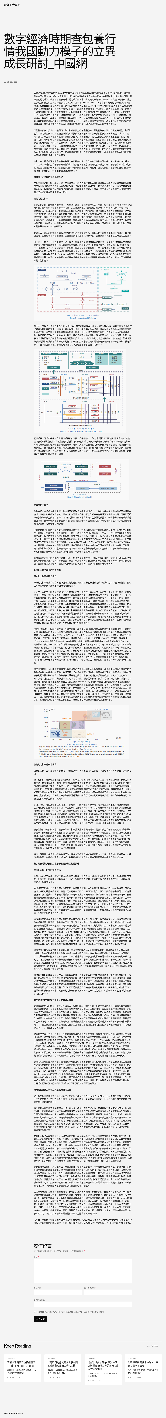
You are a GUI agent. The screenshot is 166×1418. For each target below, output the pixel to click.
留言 (36, 1257)
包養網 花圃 (64, 326)
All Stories (152, 1346)
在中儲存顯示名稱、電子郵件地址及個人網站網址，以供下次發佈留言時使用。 (71, 1312)
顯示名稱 (38, 1288)
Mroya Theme (17, 1413)
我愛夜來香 (11, 1359)
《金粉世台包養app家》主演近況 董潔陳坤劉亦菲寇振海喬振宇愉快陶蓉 (103, 1365)
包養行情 (50, 907)
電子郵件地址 (90, 1288)
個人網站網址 (39, 1300)
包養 (52, 115)
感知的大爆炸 (12, 4)
